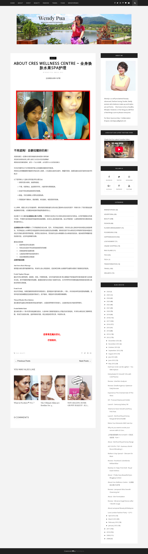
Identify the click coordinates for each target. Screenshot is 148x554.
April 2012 (111, 516)
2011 (108, 529)
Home (12, 3)
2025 (108, 295)
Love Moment (109, 241)
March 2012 (112, 519)
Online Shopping (110, 246)
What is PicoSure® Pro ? (24, 403)
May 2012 (111, 364)
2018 (108, 318)
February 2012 (113, 522)
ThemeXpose (80, 551)
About (20, 3)
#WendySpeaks (110, 210)
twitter (119, 180)
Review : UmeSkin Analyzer (117, 381)
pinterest (119, 189)
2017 (108, 321)
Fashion (46, 3)
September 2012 (114, 350)
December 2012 (113, 341)
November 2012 (113, 344)
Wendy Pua (49, 72)
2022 (108, 305)
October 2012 (113, 347)
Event (28, 3)
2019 (108, 314)
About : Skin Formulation (116, 497)
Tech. (106, 259)
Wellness (107, 273)
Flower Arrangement (112, 228)
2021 (108, 308)
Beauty (37, 3)
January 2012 (112, 525)
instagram (129, 180)
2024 (108, 298)
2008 (108, 539)
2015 (108, 328)
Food (63, 3)
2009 (108, 535)
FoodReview (108, 232)
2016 (108, 324)
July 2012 (111, 357)
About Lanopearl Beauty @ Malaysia (120, 508)
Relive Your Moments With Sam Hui (120, 423)
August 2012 (112, 354)
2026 (108, 291)
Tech (106, 255)
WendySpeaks (73, 3)
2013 (108, 334)
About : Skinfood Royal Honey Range (121, 442)
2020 (108, 311)
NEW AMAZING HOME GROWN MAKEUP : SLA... (78, 404)
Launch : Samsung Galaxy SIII (118, 404)
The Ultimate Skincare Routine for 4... (50, 404)
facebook (109, 180)
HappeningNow (110, 237)
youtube (129, 189)
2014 (108, 331)
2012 (108, 337)
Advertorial (109, 214)
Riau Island (108, 250)
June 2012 (111, 360)
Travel (54, 3)
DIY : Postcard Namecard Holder (119, 400)
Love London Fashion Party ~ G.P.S (120, 512)
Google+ (109, 189)
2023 (108, 301)
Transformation (110, 264)
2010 (108, 532)
